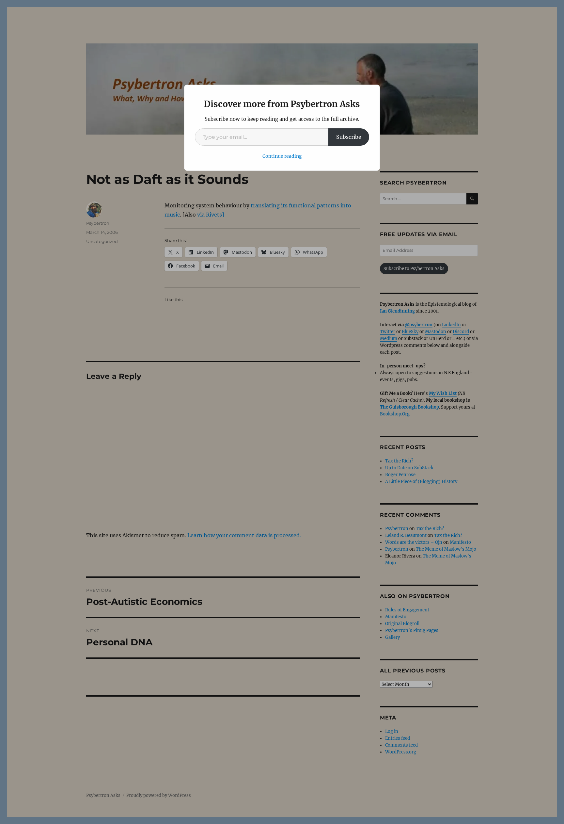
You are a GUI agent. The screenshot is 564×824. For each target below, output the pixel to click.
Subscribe (348, 137)
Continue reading (282, 156)
